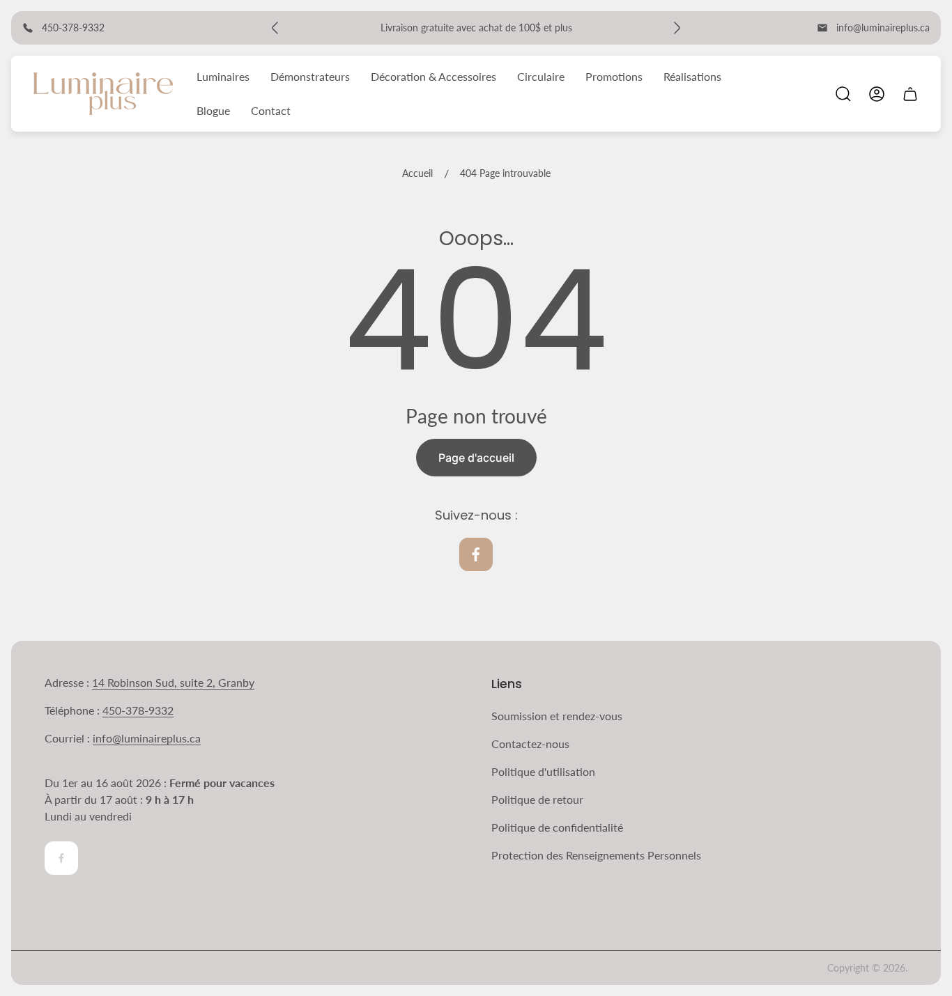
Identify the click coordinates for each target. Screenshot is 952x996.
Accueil (417, 173)
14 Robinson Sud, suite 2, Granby (173, 682)
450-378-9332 (138, 710)
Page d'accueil (476, 458)
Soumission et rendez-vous (556, 715)
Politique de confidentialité (557, 827)
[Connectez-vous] (876, 94)
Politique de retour (537, 799)
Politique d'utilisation (543, 771)
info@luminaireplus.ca (883, 27)
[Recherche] (843, 94)
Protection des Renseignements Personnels (596, 855)
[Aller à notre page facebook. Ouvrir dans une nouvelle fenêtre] (476, 554)
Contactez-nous (530, 743)
